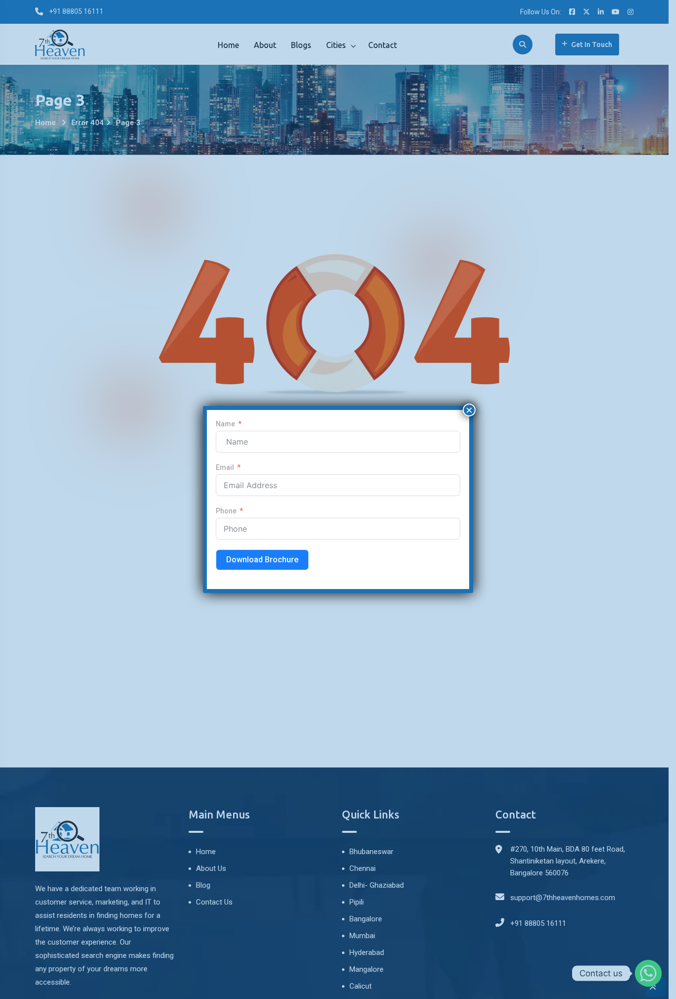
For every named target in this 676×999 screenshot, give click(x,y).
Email (225, 467)
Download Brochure (262, 559)
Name (225, 424)
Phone (226, 511)
